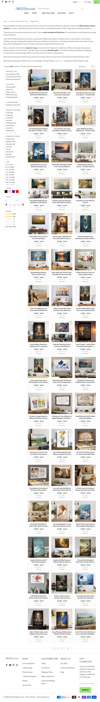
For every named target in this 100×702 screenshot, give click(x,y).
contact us (58, 61)
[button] (92, 67)
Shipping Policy (47, 672)
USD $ (75, 2)
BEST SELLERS (48, 13)
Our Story (64, 663)
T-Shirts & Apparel (29, 676)
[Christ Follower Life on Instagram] (13, 2)
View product (38, 86)
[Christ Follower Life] (25, 8)
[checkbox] (6, 191)
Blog (62, 672)
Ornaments (26, 685)
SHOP (34, 13)
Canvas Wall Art (28, 663)
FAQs (44, 663)
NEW (27, 13)
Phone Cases (27, 672)
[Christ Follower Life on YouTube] (6, 2)
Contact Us (46, 668)
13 (68, 648)
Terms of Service (43, 697)
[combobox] (60, 8)
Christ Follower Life (16, 697)
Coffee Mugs (27, 668)
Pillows (25, 681)
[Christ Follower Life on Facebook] (2, 2)
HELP (71, 13)
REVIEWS (62, 13)
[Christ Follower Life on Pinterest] (9, 2)
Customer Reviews (67, 668)
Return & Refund (48, 676)
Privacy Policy (30, 697)
